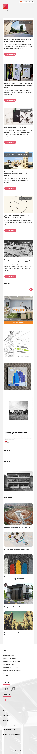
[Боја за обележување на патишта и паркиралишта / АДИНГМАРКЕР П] (18, 564)
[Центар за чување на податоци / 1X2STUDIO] (18, 514)
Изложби (29, 66)
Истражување (14, 154)
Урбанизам (19, 154)
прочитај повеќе (10, 54)
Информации (28, 22)
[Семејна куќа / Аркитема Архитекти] (18, 594)
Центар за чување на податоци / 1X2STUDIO (17, 527)
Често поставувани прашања (11, 734)
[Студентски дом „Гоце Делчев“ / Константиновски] (18, 620)
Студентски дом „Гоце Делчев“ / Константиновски (14, 634)
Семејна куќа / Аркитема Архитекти (14, 607)
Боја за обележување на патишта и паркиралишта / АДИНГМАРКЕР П (14, 578)
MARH (16, 750)
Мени (32, 5)
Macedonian (26, 1)
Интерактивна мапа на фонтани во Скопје (16, 549)
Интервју (29, 110)
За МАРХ (5, 715)
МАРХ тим (6, 720)
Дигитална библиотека (9, 729)
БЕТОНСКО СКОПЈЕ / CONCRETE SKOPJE (15, 739)
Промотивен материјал (9, 725)
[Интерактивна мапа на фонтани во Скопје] (18, 539)
